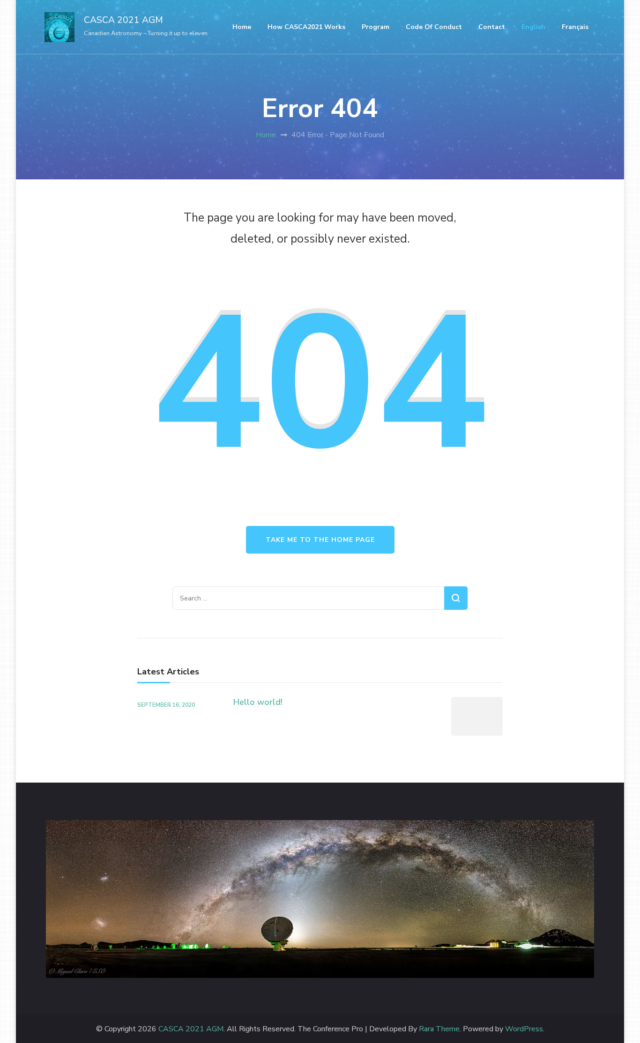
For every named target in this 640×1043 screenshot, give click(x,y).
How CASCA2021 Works (306, 26)
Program (375, 26)
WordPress (524, 1029)
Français (575, 26)
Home (241, 26)
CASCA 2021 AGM (123, 20)
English (533, 26)
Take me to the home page (320, 539)
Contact (491, 26)
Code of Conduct (434, 26)
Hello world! (258, 702)
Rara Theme (439, 1029)
